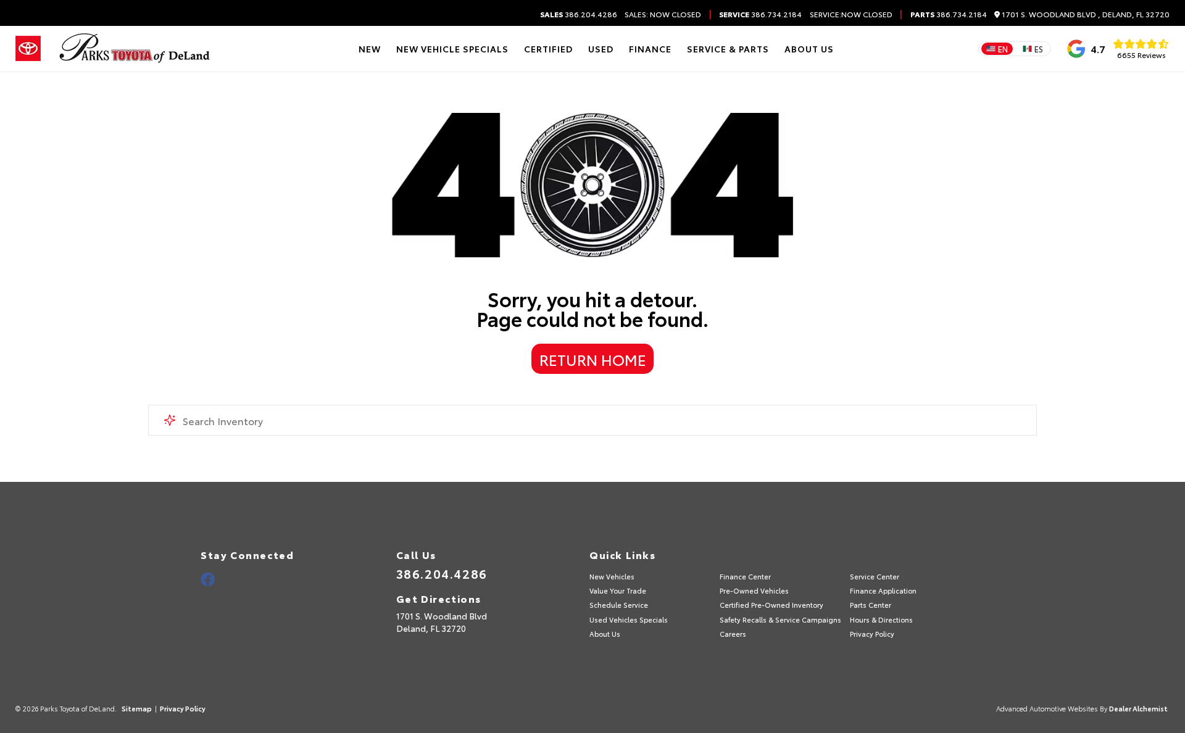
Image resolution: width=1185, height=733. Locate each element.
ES (1038, 48)
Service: (825, 14)
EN (1003, 48)
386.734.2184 (760, 14)
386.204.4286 (578, 14)
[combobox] (592, 420)
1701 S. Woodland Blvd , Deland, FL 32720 (1085, 14)
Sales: (663, 14)
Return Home (592, 359)
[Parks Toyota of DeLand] (135, 48)
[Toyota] (28, 49)
